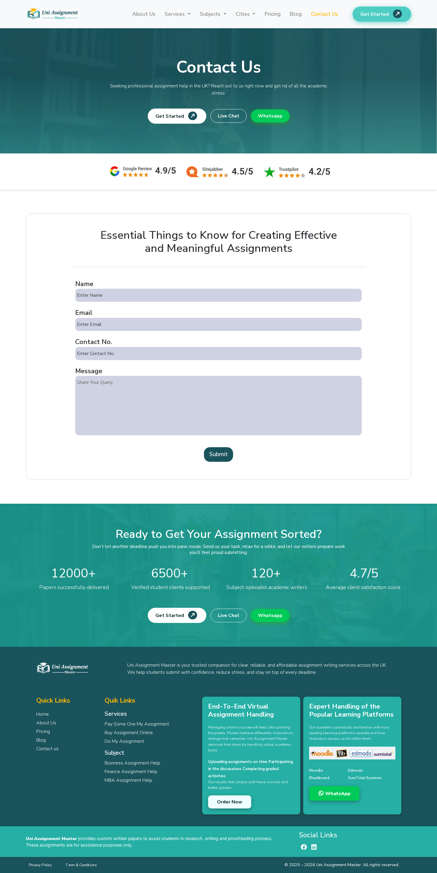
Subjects (211, 14)
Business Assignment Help (132, 763)
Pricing (273, 14)
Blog (296, 14)
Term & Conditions (81, 865)
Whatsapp (270, 116)
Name (84, 283)
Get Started (375, 14)
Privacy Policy (40, 865)
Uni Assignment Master (51, 838)
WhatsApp (337, 793)
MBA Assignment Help (128, 780)
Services (175, 14)
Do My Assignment (124, 741)
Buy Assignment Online (129, 732)
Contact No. (93, 341)
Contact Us (324, 14)
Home (42, 714)
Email (83, 312)
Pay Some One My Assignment (137, 724)
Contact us (47, 748)
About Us (143, 14)
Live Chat (228, 116)
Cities (243, 14)
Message (88, 371)
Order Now (229, 802)
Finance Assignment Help (131, 771)
